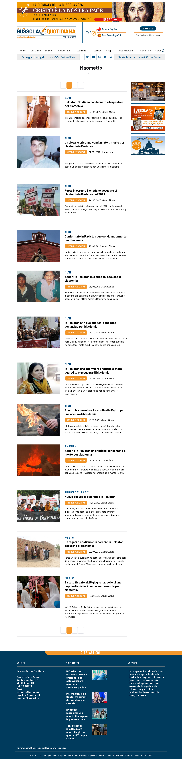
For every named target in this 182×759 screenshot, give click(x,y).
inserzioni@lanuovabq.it (28, 697)
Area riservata (125, 50)
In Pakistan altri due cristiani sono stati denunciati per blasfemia (90, 324)
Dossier (97, 50)
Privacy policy (23, 747)
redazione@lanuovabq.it (28, 691)
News (109, 29)
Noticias (111, 35)
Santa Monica (126, 57)
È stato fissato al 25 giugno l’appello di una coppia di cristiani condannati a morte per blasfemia (93, 586)
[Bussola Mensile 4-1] (148, 91)
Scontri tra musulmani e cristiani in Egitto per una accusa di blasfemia (95, 412)
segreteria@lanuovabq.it (28, 694)
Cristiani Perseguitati (76, 111)
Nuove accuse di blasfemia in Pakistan (90, 496)
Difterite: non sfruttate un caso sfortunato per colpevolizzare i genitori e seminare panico (76, 679)
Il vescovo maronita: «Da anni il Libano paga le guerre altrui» (77, 714)
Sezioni (48, 50)
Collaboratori (64, 50)
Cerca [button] (158, 50)
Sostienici (81, 50)
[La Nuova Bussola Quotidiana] (46, 32)
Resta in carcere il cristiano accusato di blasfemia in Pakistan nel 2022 (91, 192)
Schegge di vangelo (33, 57)
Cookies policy (38, 747)
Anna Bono (108, 112)
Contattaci (145, 50)
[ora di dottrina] (148, 145)
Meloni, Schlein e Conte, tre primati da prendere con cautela (76, 698)
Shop (109, 50)
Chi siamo (36, 50)
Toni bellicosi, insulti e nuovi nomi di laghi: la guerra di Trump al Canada (77, 732)
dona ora (148, 28)
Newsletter (148, 35)
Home (23, 50)
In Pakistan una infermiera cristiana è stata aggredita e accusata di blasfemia (93, 370)
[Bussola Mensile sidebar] (148, 118)
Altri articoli (91, 652)
